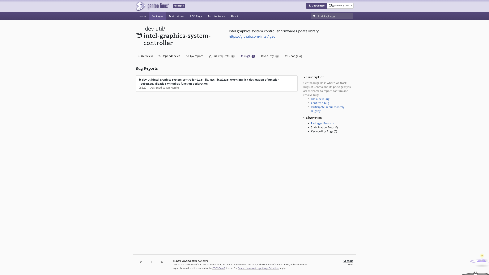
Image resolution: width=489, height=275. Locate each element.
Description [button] (315, 77)
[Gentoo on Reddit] (161, 262)
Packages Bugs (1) (322, 123)
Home (142, 16)
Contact (348, 260)
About (234, 16)
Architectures (216, 16)
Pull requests (222, 56)
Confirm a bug (320, 103)
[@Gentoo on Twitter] (141, 262)
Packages (157, 16)
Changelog (295, 56)
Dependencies (170, 56)
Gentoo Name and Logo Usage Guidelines (258, 268)
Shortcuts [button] (314, 118)
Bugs (248, 56)
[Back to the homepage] (152, 6)
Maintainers (177, 16)
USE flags (196, 16)
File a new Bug (320, 99)
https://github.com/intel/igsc (252, 36)
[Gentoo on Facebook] (151, 262)
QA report (196, 56)
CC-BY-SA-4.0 (218, 268)
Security (270, 56)
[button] (316, 6)
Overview (146, 56)
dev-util (154, 28)
